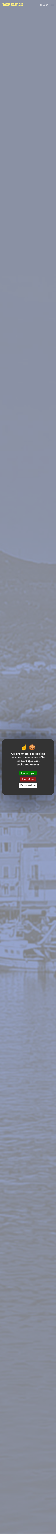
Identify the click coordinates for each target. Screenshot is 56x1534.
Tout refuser (28, 779)
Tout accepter (28, 773)
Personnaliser (28, 785)
